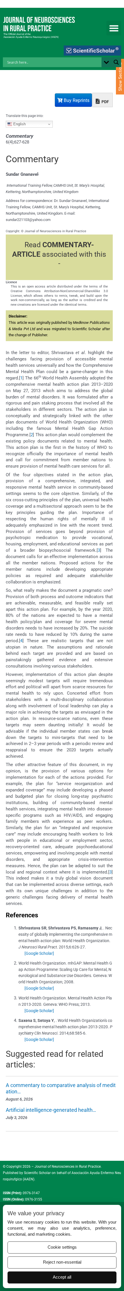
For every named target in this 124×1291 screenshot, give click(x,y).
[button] (113, 28)
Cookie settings (62, 1247)
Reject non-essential (62, 1262)
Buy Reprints (76, 100)
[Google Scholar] (39, 953)
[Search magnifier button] (116, 62)
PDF (105, 101)
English (19, 124)
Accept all (62, 1277)
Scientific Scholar (37, 1173)
